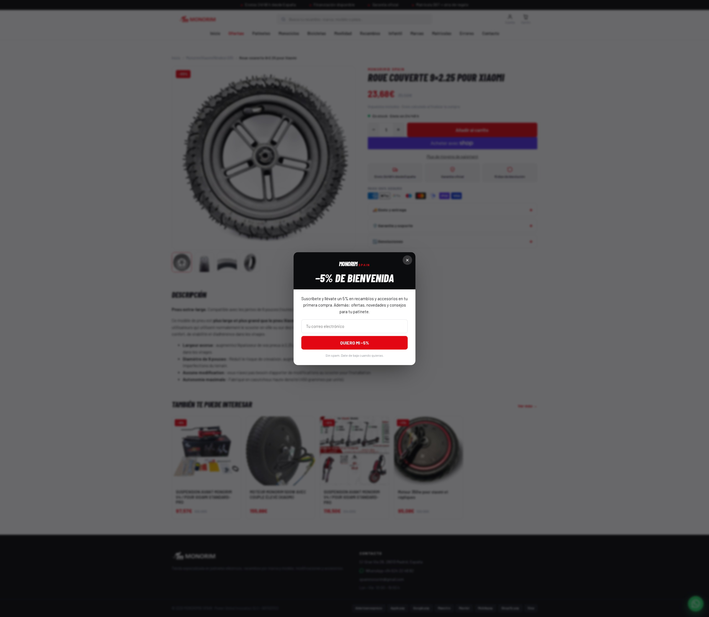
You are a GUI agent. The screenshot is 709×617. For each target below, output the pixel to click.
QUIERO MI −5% (354, 342)
